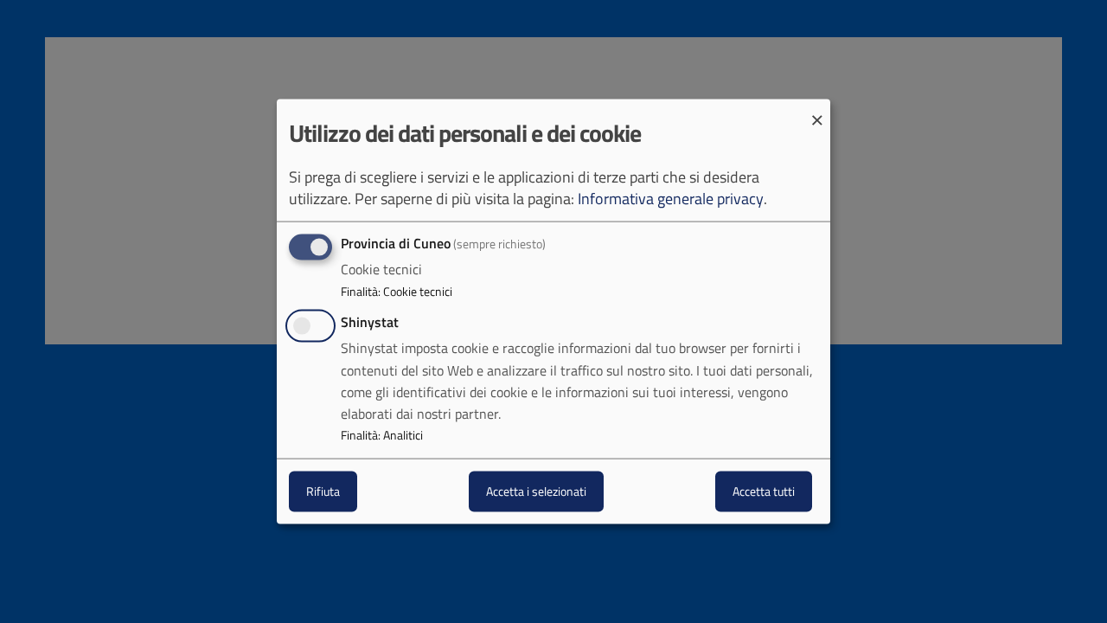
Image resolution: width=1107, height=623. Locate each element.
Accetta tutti (764, 491)
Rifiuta (323, 491)
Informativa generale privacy (671, 198)
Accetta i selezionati (536, 491)
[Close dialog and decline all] (817, 110)
